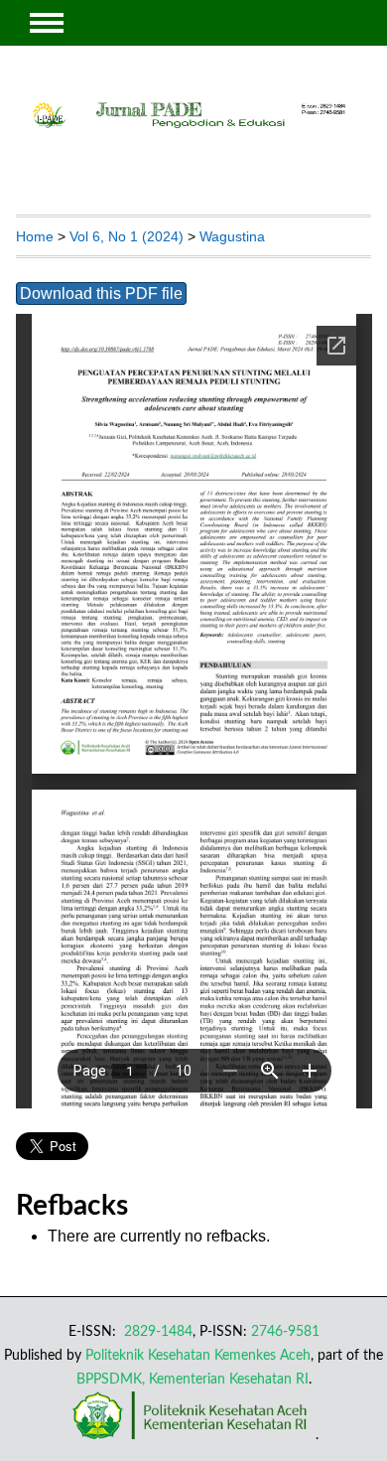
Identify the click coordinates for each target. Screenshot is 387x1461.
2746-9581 (285, 1331)
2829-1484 (156, 1331)
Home (35, 236)
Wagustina (232, 236)
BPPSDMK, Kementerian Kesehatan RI (192, 1379)
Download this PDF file (101, 293)
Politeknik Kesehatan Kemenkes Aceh (198, 1355)
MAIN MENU (47, 23)
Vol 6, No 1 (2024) (126, 236)
